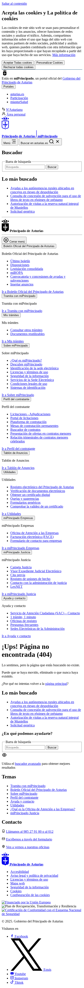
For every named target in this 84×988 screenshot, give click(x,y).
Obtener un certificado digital (30, 495)
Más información (63, 55)
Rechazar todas (18, 67)
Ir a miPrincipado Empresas (20, 548)
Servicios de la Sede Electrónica (32, 380)
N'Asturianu (14, 109)
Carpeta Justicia (21, 567)
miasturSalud (19, 102)
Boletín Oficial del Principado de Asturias (38, 790)
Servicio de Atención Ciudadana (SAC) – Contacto (45, 613)
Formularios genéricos (25, 502)
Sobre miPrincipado (23, 793)
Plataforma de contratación (28, 422)
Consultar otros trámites (26, 330)
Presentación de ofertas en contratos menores (40, 433)
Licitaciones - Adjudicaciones (30, 414)
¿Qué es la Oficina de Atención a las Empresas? (42, 809)
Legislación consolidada (26, 269)
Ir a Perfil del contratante (18, 448)
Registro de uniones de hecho (30, 579)
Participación (19, 98)
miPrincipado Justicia (24, 813)
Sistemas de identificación (27, 387)
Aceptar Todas (17, 62)
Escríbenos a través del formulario (29, 839)
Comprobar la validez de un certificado (36, 506)
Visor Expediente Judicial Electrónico (35, 571)
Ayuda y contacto (22, 801)
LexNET (16, 586)
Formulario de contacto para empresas (36, 541)
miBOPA (16, 272)
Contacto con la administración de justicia (38, 583)
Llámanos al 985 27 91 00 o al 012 (29, 831)
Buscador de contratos (25, 429)
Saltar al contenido (14, 3)
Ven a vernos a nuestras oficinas (27, 847)
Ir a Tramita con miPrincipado (22, 311)
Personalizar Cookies (49, 62)
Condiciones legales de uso (28, 384)
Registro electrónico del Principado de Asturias (42, 487)
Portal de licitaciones (24, 418)
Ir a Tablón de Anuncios (18, 468)
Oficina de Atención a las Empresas (34, 533)
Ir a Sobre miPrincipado (18, 395)
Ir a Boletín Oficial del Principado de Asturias (33, 291)
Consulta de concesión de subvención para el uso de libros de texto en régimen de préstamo (45, 198)
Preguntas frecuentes (24, 625)
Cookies (16, 891)
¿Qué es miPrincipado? (26, 360)
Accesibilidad (19, 872)
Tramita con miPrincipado (27, 786)
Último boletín (20, 261)
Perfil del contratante (24, 797)
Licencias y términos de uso (29, 372)
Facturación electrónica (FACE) (32, 537)
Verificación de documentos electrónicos (37, 491)
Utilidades (17, 805)
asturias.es (17, 94)
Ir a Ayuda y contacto (16, 636)
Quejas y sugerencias (24, 498)
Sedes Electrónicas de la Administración (37, 628)
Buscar (52, 167)
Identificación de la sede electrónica (34, 368)
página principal (56, 683)
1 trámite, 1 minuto (23, 617)
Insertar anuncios (21, 284)
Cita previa (17, 575)
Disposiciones (19, 265)
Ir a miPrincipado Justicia (19, 594)
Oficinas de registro (23, 621)
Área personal (15, 114)
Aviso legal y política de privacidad (34, 875)
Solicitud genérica (22, 211)
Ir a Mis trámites (13, 341)
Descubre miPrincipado (26, 364)
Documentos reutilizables (27, 334)
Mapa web (17, 883)
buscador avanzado (28, 763)
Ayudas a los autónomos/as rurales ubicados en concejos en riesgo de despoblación (42, 190)
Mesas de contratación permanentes (34, 426)
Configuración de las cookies (30, 895)
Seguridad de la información (29, 376)
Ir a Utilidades (11, 514)
